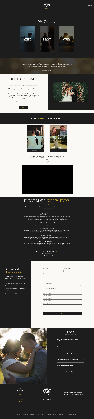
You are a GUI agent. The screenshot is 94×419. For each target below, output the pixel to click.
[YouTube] (48, 399)
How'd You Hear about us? (49, 288)
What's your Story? (47, 303)
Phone (44, 277)
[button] (90, 5)
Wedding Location (47, 293)
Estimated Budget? (47, 298)
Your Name (45, 268)
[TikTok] (50, 399)
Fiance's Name (67, 268)
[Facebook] (46, 399)
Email (44, 273)
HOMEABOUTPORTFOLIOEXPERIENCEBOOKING (20, 399)
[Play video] (27, 39)
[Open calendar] (80, 285)
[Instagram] (43, 399)
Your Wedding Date (48, 283)
